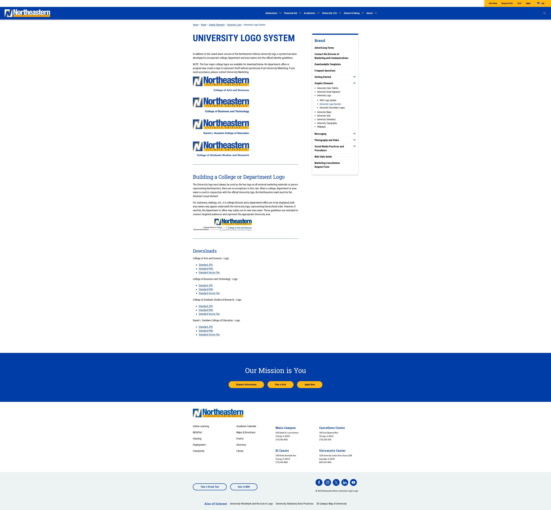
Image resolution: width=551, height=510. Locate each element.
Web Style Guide (323, 156)
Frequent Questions (325, 70)
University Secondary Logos (332, 107)
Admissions (271, 13)
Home (195, 24)
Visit (519, 3)
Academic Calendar (246, 426)
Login (356, 491)
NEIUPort (197, 432)
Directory (241, 444)
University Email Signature (328, 91)
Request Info (507, 3)
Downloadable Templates (328, 64)
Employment (199, 444)
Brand (203, 24)
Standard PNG (206, 268)
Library (240, 450)
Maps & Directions (245, 432)
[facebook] (319, 482)
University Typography (327, 123)
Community (198, 450)
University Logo (234, 24)
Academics (309, 13)
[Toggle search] (544, 13)
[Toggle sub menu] (354, 76)
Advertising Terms (324, 47)
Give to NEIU (244, 486)
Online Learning (201, 426)
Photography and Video (327, 140)
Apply (528, 3)
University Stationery (326, 119)
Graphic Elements (217, 24)
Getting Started (323, 76)
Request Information (246, 384)
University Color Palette (327, 88)
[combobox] (540, 3)
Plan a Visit (280, 384)
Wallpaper (321, 126)
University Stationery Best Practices (295, 503)
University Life (329, 13)
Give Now (493, 3)
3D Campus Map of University (331, 503)
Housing (197, 438)
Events (240, 438)
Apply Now (310, 384)
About (369, 13)
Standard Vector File (209, 272)
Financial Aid (290, 13)
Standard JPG (206, 264)
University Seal (323, 115)
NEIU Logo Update (328, 100)
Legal (350, 491)
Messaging (320, 133)
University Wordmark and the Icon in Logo (251, 503)
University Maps (324, 112)
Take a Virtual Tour (209, 486)
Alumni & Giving (352, 13)
